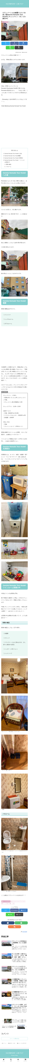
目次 (12, 150)
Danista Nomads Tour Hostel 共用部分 (13, 158)
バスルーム (8, 166)
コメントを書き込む (14, 1038)
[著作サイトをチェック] (7, 922)
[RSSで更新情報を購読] (14, 926)
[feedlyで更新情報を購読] (21, 922)
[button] (19, 47)
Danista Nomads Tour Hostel (19, 901)
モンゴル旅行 (6, 903)
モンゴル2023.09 (6, 901)
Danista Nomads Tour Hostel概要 (12, 155)
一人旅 (12, 903)
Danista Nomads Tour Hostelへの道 (13, 153)
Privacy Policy (14, 1055)
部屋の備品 (8, 164)
